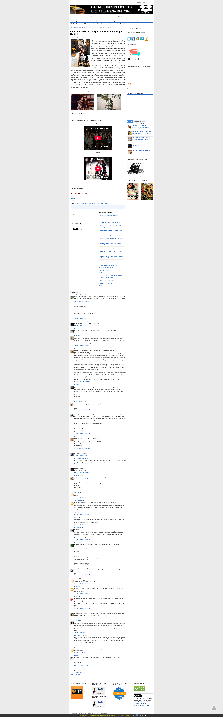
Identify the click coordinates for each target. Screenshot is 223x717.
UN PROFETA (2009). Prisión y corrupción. (110, 222)
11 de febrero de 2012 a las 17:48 (82, 617)
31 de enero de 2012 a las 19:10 (82, 455)
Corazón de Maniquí (79, 401)
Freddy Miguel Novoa (79, 635)
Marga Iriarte (77, 328)
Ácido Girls (77, 492)
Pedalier (76, 542)
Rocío (75, 467)
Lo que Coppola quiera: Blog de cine (83, 482)
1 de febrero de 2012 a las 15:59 (82, 497)
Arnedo (76, 305)
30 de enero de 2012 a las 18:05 (82, 410)
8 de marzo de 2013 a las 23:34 (81, 652)
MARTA (76, 335)
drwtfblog (76, 612)
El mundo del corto (113, 23)
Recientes (136, 122)
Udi (75, 348)
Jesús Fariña (141, 700)
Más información (142, 715)
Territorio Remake (75, 23)
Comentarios (142, 122)
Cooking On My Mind (79, 294)
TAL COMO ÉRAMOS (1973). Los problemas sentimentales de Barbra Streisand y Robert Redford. (140, 127)
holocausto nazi (96, 203)
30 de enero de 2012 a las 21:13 (82, 425)
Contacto (148, 23)
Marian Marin (77, 527)
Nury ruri (76, 596)
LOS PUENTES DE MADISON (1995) (141, 150)
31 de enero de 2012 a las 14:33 (82, 433)
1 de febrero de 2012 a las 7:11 (81, 478)
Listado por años (102, 21)
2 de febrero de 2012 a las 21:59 (82, 524)
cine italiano (85, 203)
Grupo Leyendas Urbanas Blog (81, 322)
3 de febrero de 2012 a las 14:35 (82, 575)
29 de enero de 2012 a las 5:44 (81, 345)
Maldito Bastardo (78, 586)
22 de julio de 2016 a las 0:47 (81, 672)
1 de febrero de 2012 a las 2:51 (81, 472)
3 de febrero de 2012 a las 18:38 (82, 583)
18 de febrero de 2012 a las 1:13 (82, 632)
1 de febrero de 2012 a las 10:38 (82, 489)
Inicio (72, 21)
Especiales (123, 23)
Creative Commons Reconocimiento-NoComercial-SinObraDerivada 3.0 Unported (143, 703)
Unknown (76, 578)
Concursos (131, 23)
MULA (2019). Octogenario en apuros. (109, 215)
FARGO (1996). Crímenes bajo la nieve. (109, 248)
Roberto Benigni (78, 27)
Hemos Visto (77, 655)
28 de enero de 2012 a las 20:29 (82, 332)
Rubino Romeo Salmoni (76, 190)
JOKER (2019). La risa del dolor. (107, 280)
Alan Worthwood (78, 500)
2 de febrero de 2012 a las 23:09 (82, 553)
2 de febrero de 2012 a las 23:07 (82, 539)
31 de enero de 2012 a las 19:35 (82, 463)
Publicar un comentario (75, 674)
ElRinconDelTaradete (79, 452)
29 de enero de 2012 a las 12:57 (82, 381)
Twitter (72, 200)
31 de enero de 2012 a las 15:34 (82, 448)
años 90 (79, 203)
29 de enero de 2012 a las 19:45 (82, 398)
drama (90, 203)
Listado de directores (125, 21)
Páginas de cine (140, 23)
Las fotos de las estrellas (88, 23)
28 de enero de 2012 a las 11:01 (82, 301)
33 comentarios (75, 37)
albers (76, 556)
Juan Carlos (77, 620)
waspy (76, 647)
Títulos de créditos (102, 23)
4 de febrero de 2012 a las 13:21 (82, 608)
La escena (141, 21)
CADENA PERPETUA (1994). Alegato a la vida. (111, 235)
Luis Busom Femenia (79, 413)
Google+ (73, 198)
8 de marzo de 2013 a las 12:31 (81, 644)
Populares (129, 122)
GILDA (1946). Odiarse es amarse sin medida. (111, 219)
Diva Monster (77, 428)
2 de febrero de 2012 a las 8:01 (81, 514)
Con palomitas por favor (80, 458)
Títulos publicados (90, 21)
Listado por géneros (113, 21)
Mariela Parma (78, 436)
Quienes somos (80, 21)
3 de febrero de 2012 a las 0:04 (81, 565)
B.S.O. (134, 21)
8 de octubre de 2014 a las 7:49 (81, 659)
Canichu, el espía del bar (80, 568)
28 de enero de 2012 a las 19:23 (82, 325)
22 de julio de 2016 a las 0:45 (81, 665)
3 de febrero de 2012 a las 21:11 (82, 593)
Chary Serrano (78, 475)
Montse (76, 384)
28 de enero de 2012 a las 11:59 (82, 318)
